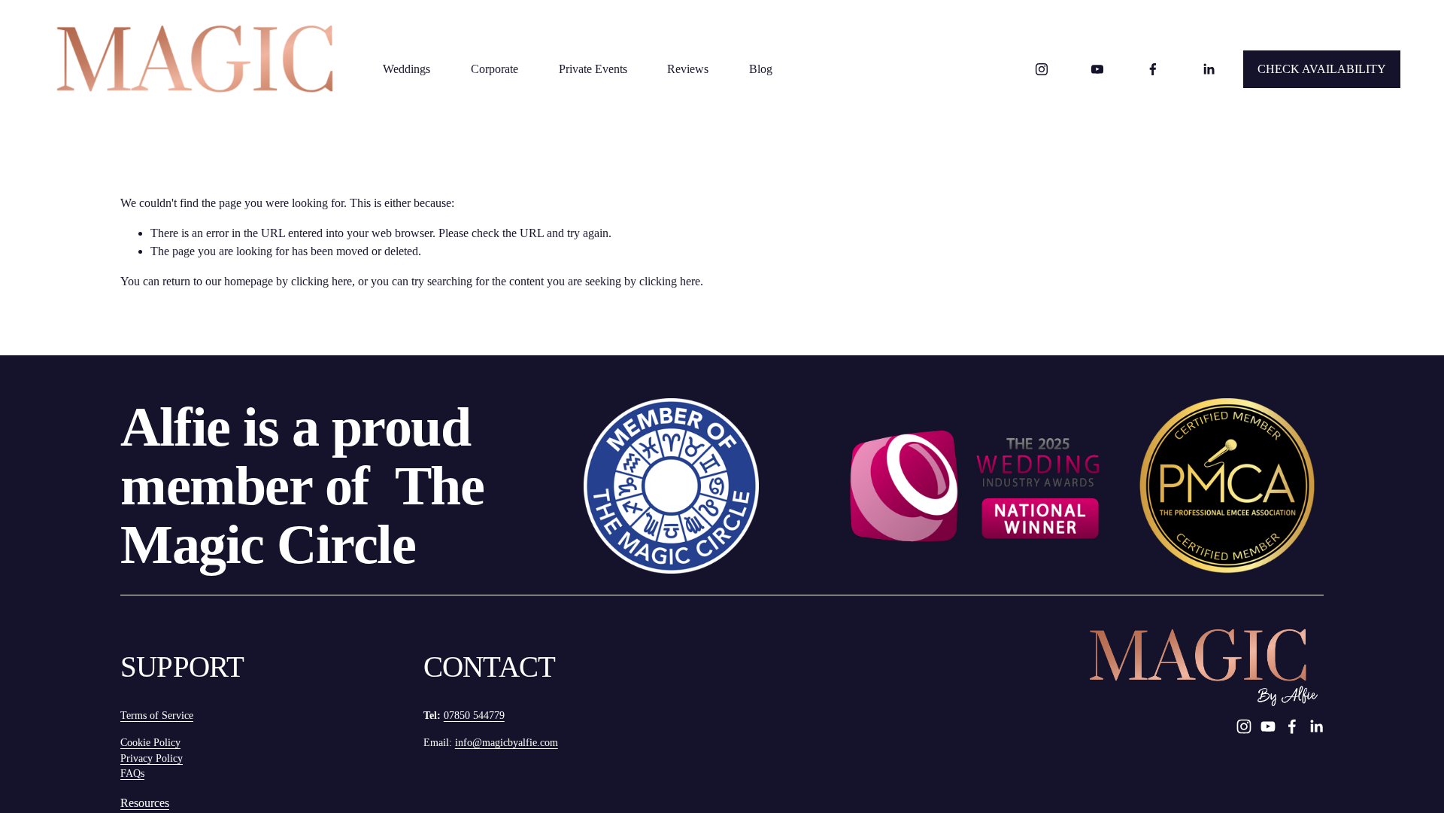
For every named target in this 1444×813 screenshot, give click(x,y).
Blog (760, 68)
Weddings (406, 68)
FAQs (132, 773)
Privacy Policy (151, 758)
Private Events (593, 68)
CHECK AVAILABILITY (1321, 68)
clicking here (321, 281)
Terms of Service (156, 715)
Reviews (687, 68)
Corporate (494, 68)
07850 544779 (474, 715)
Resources (144, 802)
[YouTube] (1097, 69)
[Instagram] (1041, 69)
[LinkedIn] (1208, 69)
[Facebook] (1152, 69)
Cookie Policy (150, 742)
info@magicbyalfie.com (506, 742)
